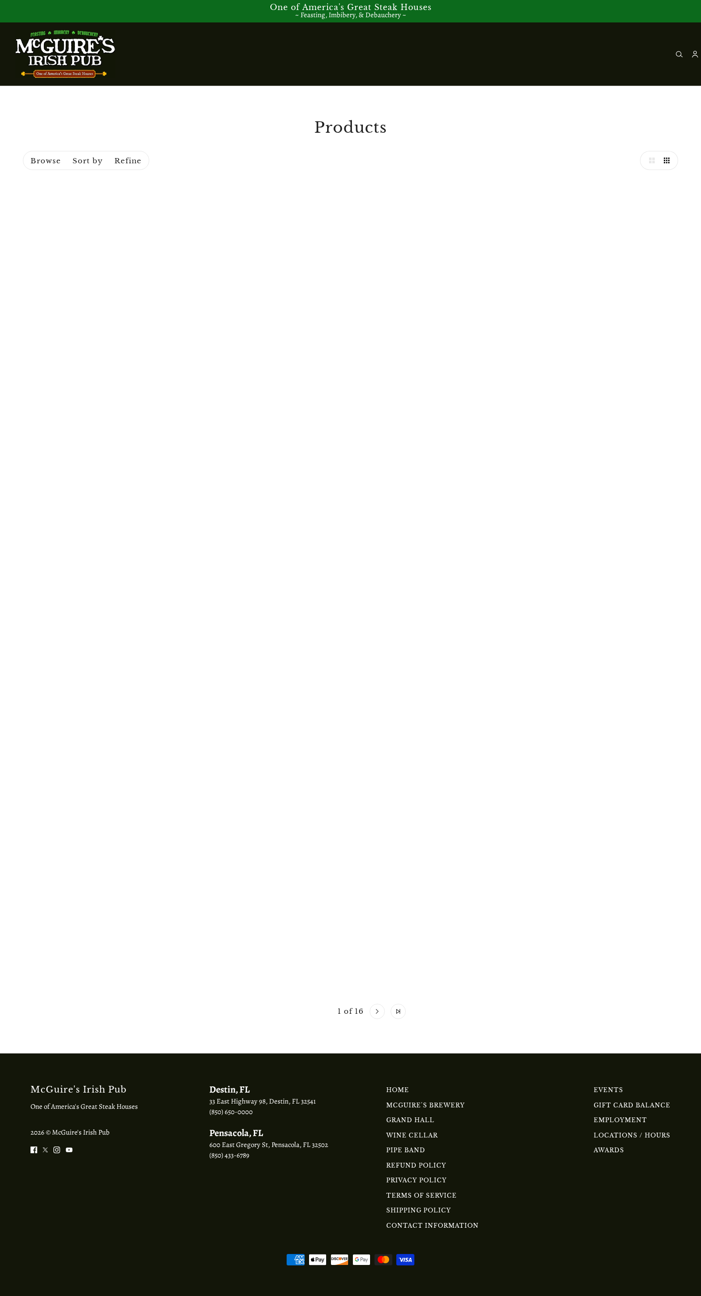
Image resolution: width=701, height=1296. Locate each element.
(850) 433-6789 (229, 1155)
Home (397, 1090)
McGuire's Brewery (425, 1105)
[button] (649, 160)
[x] (45, 1149)
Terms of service (421, 1195)
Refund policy (416, 1165)
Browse (46, 160)
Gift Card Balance (632, 1105)
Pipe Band (405, 1150)
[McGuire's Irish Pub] (65, 54)
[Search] (679, 54)
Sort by (87, 160)
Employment (620, 1120)
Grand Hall (410, 1120)
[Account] (695, 54)
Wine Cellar (412, 1135)
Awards (609, 1150)
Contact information (432, 1225)
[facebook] (34, 1149)
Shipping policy (418, 1210)
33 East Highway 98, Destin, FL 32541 (262, 1101)
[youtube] (69, 1149)
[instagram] (57, 1149)
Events (608, 1090)
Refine (128, 160)
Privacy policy (416, 1180)
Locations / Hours (632, 1135)
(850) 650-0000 (231, 1111)
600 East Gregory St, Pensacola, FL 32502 (268, 1144)
